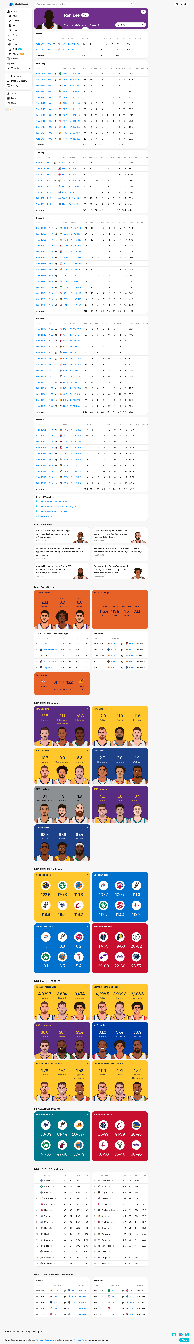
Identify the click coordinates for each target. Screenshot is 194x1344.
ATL (66, 293)
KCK (66, 251)
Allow (184, 1339)
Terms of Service (44, 1339)
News (13, 63)
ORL (132, 1308)
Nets (46, 1251)
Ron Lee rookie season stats (53, 501)
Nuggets (105, 1192)
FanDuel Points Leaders (48, 986)
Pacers (47, 1257)
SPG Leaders (100, 750)
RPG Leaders (100, 708)
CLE (65, 79)
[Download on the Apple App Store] (174, 1335)
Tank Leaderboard (103, 926)
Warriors (105, 1233)
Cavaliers (48, 1198)
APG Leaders (42, 750)
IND (65, 352)
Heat (46, 1233)
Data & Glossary (19, 80)
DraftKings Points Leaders (107, 986)
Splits (93, 24)
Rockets (48, 643)
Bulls (46, 1245)
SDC (65, 109)
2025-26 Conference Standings (52, 633)
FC (14, 25)
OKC (131, 655)
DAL (74, 1302)
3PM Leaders (100, 789)
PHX (65, 103)
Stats (77, 24)
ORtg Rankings (43, 874)
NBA (15, 30)
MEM (74, 1290)
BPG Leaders (42, 789)
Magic (47, 1222)
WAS (64, 162)
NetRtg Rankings (44, 926)
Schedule (98, 633)
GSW (65, 115)
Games (85, 24)
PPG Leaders (42, 708)
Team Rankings (101, 592)
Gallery (14, 85)
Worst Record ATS (103, 1114)
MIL (65, 275)
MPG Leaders (100, 1025)
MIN (55, 1302)
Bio (99, 24)
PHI (64, 192)
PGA (15, 49)
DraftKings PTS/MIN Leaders (108, 1063)
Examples (16, 76)
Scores (14, 58)
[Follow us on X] (187, 1334)
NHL (15, 34)
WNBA (16, 20)
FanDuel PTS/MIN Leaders (49, 1063)
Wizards (48, 1263)
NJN (64, 186)
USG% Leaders (43, 1025)
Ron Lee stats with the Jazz (53, 511)
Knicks (47, 1192)
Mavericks (106, 1245)
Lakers (104, 1198)
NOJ (65, 382)
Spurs (104, 1186)
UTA (74, 1308)
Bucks (47, 1239)
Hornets (48, 1227)
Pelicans (105, 1239)
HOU (65, 132)
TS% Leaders (42, 827)
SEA (65, 91)
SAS (65, 376)
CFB (15, 44)
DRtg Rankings (101, 874)
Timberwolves (50, 649)
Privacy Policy (80, 1339)
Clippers (48, 667)
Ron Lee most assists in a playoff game (59, 506)
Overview (68, 24)
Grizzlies (105, 1251)
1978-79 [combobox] (121, 24)
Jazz (103, 1263)
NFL (15, 39)
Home (8, 1331)
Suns (85, 15)
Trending (26, 1331)
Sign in (179, 4)
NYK (65, 138)
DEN (65, 97)
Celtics (47, 1186)
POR (64, 43)
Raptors (48, 1204)
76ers (47, 1216)
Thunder (43, 686)
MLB (15, 15)
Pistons (47, 1180)
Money (16, 53)
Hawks (47, 1210)
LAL (65, 269)
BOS (65, 73)
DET (64, 49)
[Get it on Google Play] (181, 1335)
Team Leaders (43, 592)
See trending (46, 516)
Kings (104, 1257)
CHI (64, 85)
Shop (13, 102)
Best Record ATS (44, 1114)
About (14, 93)
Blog (13, 98)
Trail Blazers (50, 661)
